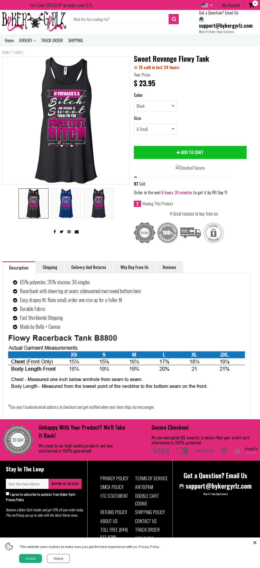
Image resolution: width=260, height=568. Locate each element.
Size (137, 118)
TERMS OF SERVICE (151, 478)
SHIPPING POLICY (150, 512)
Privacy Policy (15, 499)
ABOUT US (109, 521)
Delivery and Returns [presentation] (88, 267)
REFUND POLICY (113, 512)
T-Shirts (17, 52)
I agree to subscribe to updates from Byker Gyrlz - (41, 496)
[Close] (254, 542)
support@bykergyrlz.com (226, 25)
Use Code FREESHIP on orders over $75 (61, 5)
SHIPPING (75, 40)
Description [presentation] (18, 267)
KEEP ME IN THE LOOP (65, 484)
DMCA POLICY (112, 487)
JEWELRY (26, 40)
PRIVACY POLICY (114, 478)
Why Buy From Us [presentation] (134, 267)
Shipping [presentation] (50, 267)
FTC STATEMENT (114, 495)
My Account (231, 5)
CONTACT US (146, 521)
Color (138, 95)
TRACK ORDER (52, 40)
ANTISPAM (144, 487)
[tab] (19, 267)
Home (9, 40)
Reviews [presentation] (169, 267)
